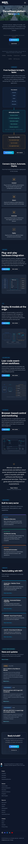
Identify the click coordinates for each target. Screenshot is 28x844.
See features (8, 152)
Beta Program (5, 795)
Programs (4, 793)
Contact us (14, 750)
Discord (3, 812)
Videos (3, 806)
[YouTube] (12, 832)
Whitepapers (4, 808)
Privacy (11, 840)
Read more (6, 681)
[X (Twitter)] (9, 832)
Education (4, 789)
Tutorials (3, 804)
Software (4, 777)
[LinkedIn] (7, 832)
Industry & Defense (6, 791)
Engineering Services (6, 779)
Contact (3, 824)
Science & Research (6, 787)
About (3, 820)
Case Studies (5, 785)
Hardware (4, 775)
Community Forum (6, 814)
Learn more (14, 43)
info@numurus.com (6, 840)
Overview (4, 773)
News (3, 822)
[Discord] (4, 832)
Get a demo (20, 152)
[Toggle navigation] (25, 2)
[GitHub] (2, 832)
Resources (4, 802)
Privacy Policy (5, 826)
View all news (6, 659)
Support (3, 810)
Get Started (14, 39)
